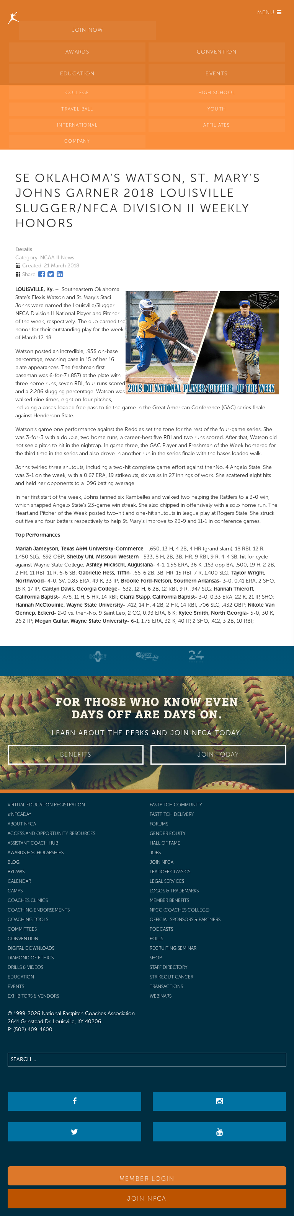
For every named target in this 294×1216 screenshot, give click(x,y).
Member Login (147, 1178)
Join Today (218, 754)
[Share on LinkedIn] (60, 274)
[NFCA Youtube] (219, 1131)
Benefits (75, 754)
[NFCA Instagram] (219, 1101)
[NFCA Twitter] (74, 1131)
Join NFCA (147, 1198)
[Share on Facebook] (41, 274)
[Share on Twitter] (50, 274)
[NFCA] (13, 9)
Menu (267, 12)
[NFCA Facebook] (74, 1101)
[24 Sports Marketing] (196, 656)
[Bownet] (98, 656)
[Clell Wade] (147, 656)
